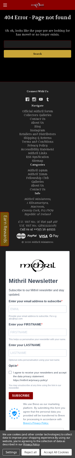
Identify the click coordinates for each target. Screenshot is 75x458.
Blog (37, 126)
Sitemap (37, 160)
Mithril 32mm (37, 174)
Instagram (37, 130)
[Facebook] (27, 99)
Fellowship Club (37, 178)
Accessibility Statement (37, 149)
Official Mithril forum (37, 111)
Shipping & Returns (38, 138)
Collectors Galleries (37, 115)
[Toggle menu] (5, 5)
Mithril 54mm (38, 170)
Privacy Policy (37, 145)
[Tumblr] (48, 99)
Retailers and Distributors (37, 134)
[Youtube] (41, 99)
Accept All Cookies (56, 452)
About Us (37, 122)
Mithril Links (37, 153)
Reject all (30, 452)
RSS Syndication (37, 157)
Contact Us (37, 119)
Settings (11, 452)
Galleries (37, 181)
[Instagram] (34, 99)
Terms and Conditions (37, 141)
